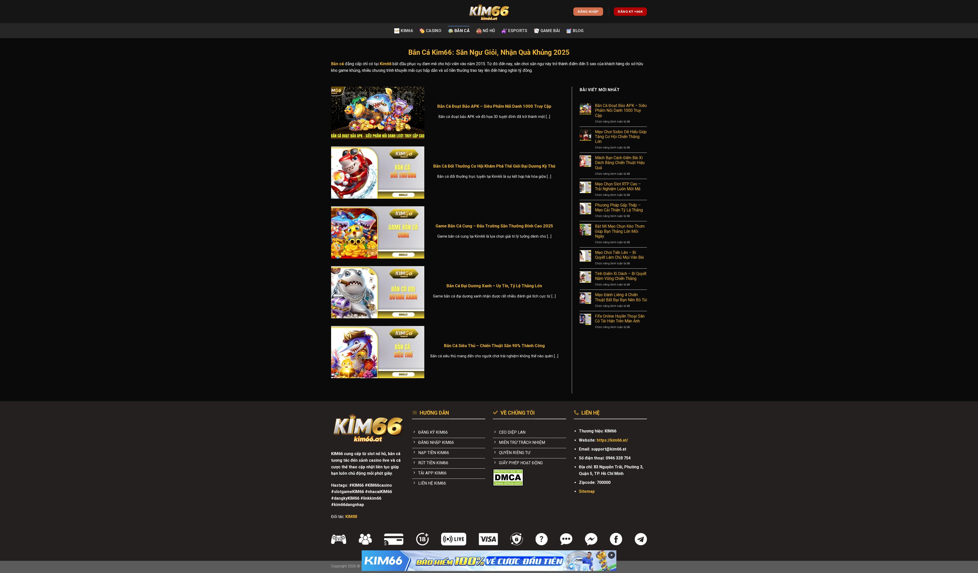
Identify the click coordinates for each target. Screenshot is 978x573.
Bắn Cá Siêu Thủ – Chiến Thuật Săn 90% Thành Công (494, 345)
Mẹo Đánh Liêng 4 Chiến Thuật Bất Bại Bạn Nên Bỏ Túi (621, 297)
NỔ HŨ (489, 30)
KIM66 (407, 30)
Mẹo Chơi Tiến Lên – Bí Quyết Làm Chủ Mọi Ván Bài (619, 255)
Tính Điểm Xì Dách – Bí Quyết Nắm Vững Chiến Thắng (620, 276)
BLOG (578, 30)
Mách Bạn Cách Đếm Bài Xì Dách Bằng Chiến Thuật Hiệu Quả (620, 162)
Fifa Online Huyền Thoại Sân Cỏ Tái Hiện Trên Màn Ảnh (620, 318)
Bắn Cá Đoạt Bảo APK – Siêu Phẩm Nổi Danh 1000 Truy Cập (494, 106)
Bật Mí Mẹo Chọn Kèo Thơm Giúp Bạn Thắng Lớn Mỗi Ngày (620, 231)
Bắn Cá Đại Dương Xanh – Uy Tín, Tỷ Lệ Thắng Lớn (494, 285)
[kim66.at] (489, 11)
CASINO (433, 30)
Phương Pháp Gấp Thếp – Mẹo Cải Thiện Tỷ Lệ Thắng (619, 207)
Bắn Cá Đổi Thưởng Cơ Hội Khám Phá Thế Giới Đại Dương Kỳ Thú (494, 166)
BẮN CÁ (462, 30)
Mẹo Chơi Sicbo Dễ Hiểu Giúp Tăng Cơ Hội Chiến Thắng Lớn (621, 136)
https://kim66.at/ (612, 440)
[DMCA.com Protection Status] (508, 477)
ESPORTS (517, 30)
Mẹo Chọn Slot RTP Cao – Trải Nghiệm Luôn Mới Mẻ (618, 186)
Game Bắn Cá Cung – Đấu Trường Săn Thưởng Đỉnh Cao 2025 (494, 226)
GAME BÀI (550, 30)
